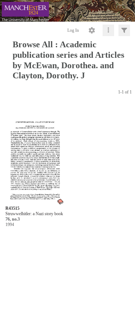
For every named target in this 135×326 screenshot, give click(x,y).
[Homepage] (67, 11)
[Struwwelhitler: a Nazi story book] (35, 155)
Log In (73, 30)
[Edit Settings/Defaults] (91, 30)
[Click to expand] (124, 30)
